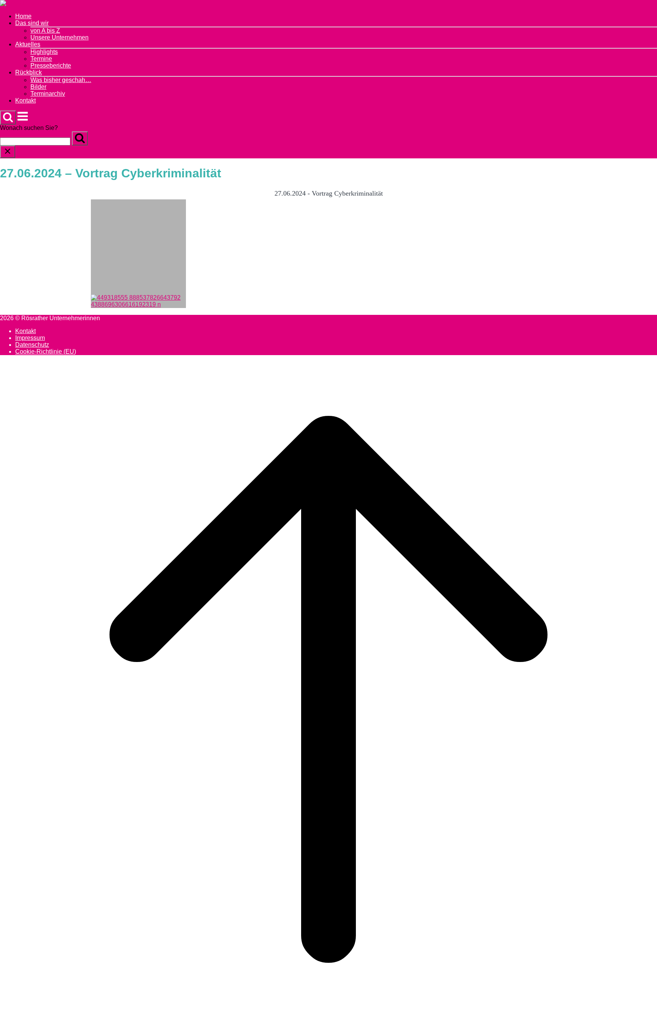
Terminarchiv (47, 93)
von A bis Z (45, 30)
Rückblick (28, 72)
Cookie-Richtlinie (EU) (45, 351)
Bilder (38, 87)
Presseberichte (50, 65)
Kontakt (25, 100)
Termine (41, 58)
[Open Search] (8, 118)
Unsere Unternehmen (59, 37)
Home (23, 16)
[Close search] (7, 151)
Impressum (30, 338)
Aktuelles (27, 44)
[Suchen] (80, 138)
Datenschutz (32, 344)
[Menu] (22, 120)
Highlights (44, 52)
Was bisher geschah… (60, 80)
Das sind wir (32, 23)
